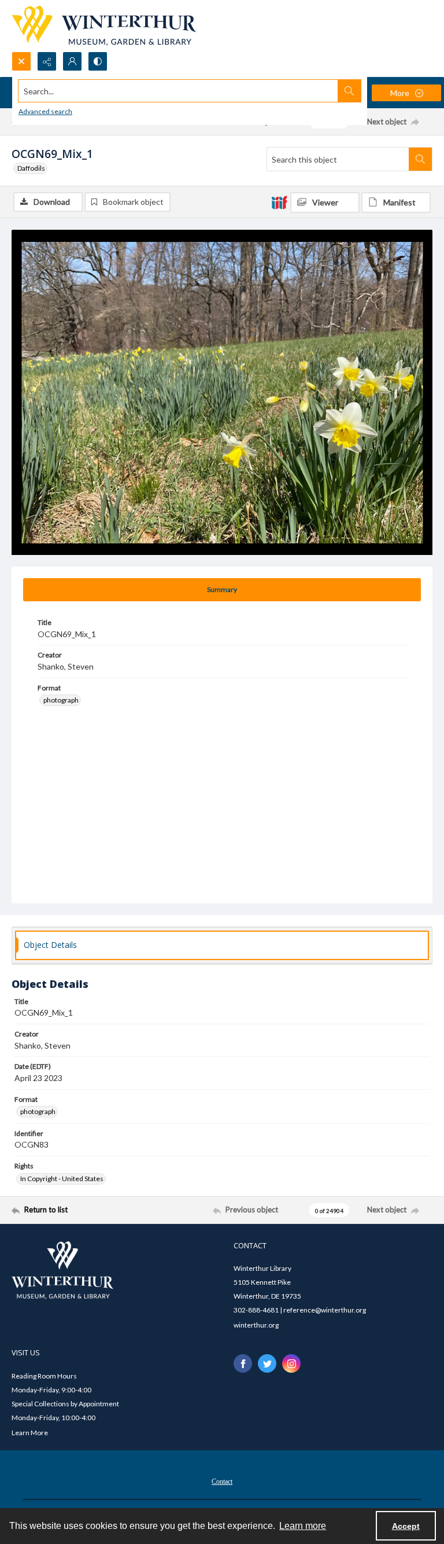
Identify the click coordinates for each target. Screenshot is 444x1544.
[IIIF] (279, 202)
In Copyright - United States (61, 1178)
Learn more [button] (302, 1526)
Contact (222, 1481)
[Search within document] (420, 159)
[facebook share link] (243, 1363)
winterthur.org (256, 1325)
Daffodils (31, 168)
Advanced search (45, 111)
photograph (61, 700)
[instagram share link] (291, 1363)
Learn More (30, 1432)
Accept (406, 1526)
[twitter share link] (267, 1363)
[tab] (222, 590)
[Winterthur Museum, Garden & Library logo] (104, 26)
